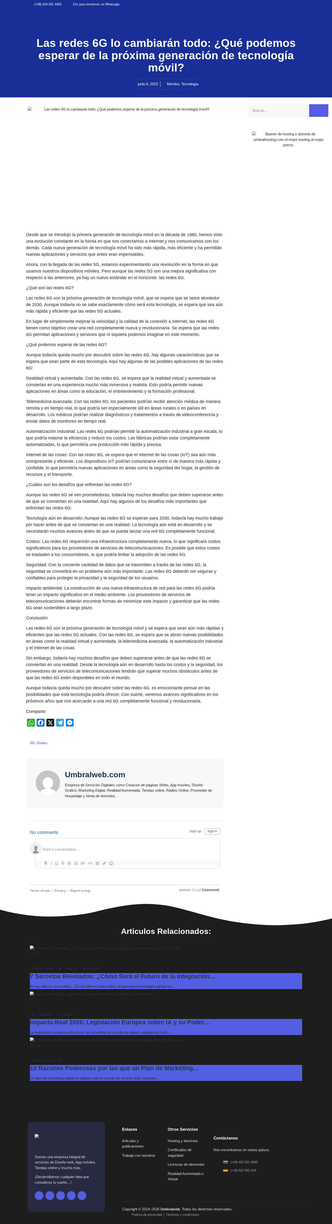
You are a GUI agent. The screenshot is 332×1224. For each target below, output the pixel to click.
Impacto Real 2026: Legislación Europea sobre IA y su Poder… (120, 1022)
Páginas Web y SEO (48, 1060)
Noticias (71, 968)
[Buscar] (318, 110)
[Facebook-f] (39, 1195)
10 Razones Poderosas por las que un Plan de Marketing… (114, 1068)
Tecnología (189, 84)
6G (32, 743)
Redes (42, 743)
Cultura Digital (43, 968)
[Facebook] (269, 4)
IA (59, 968)
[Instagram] (294, 4)
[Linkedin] (303, 4)
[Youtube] (286, 4)
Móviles (173, 84)
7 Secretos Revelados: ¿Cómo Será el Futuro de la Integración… (123, 976)
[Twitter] (278, 4)
